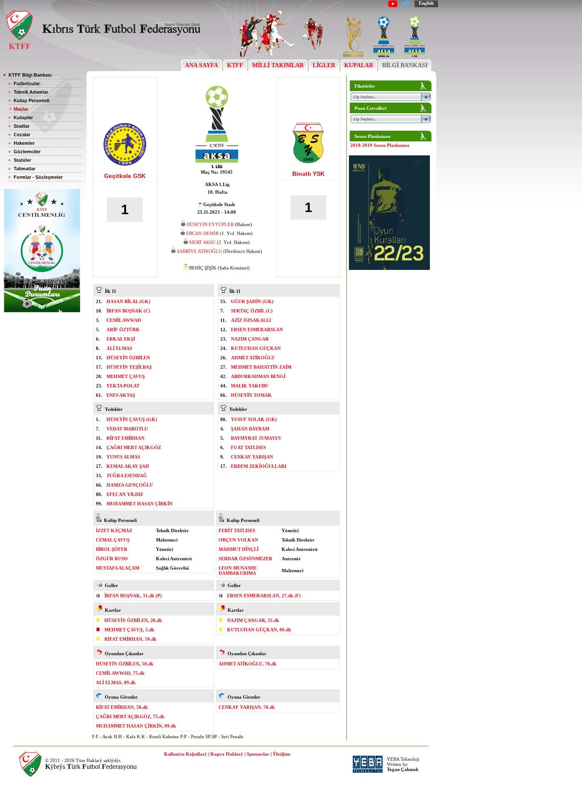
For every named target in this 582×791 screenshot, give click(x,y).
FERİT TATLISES (237, 530)
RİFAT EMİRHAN (125, 438)
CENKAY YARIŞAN (252, 456)
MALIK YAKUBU (249, 385)
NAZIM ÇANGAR (250, 338)
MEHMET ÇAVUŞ (126, 376)
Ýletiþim (281, 754)
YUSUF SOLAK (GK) (254, 419)
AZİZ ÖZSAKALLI (251, 320)
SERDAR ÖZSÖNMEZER (245, 558)
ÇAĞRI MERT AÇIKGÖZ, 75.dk (130, 716)
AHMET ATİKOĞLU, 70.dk (248, 663)
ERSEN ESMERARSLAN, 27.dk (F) (264, 595)
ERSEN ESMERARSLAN (257, 329)
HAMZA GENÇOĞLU (130, 484)
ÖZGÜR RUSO (112, 558)
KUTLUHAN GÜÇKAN (256, 348)
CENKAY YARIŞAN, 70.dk (247, 707)
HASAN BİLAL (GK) (128, 301)
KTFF (235, 65)
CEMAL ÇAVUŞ (113, 539)
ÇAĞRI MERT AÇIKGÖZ (134, 447)
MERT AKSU (202, 242)
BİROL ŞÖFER (111, 549)
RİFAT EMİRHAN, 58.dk (122, 707)
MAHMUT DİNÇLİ (239, 549)
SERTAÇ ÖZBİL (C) (252, 310)
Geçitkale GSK (125, 175)
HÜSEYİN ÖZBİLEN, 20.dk (133, 620)
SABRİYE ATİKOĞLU (199, 251)
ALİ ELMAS (119, 348)
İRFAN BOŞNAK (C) (128, 310)
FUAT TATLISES (248, 447)
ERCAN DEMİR (202, 233)
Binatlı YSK (308, 173)
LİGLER (324, 65)
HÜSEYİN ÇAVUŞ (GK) (132, 419)
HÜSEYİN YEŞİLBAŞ (129, 367)
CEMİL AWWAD (124, 320)
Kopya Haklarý (226, 754)
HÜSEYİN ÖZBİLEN (128, 357)
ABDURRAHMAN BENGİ (258, 376)
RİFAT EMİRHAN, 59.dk (130, 639)
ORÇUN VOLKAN (238, 539)
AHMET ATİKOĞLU (253, 357)
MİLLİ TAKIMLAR (278, 65)
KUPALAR (359, 65)
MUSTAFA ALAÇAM (117, 567)
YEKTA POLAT (123, 385)
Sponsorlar (258, 754)
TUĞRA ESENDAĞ (127, 475)
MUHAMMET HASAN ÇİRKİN (140, 503)
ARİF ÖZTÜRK (123, 329)
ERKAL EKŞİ (121, 338)
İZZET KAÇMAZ (114, 530)
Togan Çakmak (402, 769)
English (426, 3)
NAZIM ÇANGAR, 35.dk (253, 620)
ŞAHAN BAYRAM (250, 428)
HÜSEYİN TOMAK (251, 395)
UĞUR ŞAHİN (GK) (252, 301)
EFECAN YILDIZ (125, 494)
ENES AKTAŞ (121, 395)
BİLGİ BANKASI (404, 65)
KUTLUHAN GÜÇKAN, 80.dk (259, 629)
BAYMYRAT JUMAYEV (256, 438)
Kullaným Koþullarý (185, 754)
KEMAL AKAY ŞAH (128, 466)
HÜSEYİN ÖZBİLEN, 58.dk (124, 663)
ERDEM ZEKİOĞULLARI (258, 466)
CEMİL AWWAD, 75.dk (120, 673)
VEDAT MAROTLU (127, 428)
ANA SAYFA (201, 65)
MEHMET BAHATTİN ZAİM (261, 367)
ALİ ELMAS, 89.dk (115, 682)
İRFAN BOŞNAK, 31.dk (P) (133, 595)
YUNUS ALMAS (123, 456)
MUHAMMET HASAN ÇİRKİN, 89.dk (136, 725)
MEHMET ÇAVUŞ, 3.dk (129, 629)
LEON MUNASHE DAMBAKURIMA (238, 570)
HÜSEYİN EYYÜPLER (210, 224)
